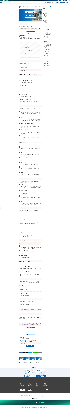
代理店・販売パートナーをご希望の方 (66, 1)
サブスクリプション (30, 385)
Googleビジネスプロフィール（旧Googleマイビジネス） (27, 50)
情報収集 (38, 407)
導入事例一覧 (45, 20)
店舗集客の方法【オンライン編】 (47, 46)
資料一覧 (36, 384)
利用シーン (45, 15)
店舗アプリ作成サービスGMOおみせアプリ (24, 340)
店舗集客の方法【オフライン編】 (47, 55)
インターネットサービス (22, 407)
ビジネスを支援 (29, 407)
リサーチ (36, 407)
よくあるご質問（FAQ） (45, 382)
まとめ (44, 68)
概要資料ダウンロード (29, 376)
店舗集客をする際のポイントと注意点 (47, 63)
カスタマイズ (53, 2)
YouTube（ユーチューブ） (47, 54)
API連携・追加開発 (22, 385)
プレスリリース (45, 12)
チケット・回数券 (29, 384)
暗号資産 (41, 407)
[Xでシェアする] (45, 389)
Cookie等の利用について (45, 385)
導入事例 (50, 2)
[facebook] (46, 37)
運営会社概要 (44, 386)
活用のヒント (45, 14)
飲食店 (45, 21)
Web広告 (45, 47)
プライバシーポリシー (45, 384)
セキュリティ (31, 407)
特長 (20, 382)
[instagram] (48, 37)
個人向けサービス (44, 407)
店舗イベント (46, 57)
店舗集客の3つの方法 (46, 42)
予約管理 (29, 383)
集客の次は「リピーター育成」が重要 (47, 65)
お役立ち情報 (36, 385)
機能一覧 (48, 2)
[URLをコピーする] (39, 352)
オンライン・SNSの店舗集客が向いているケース (27, 46)
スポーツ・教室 (45, 23)
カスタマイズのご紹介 (40, 376)
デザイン (21, 384)
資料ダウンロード (62, 2)
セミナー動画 (36, 386)
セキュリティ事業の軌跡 (41, 396)
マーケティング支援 (34, 407)
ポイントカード (29, 382)
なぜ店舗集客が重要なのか (46, 41)
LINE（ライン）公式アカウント (47, 53)
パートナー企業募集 (45, 383)
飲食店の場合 (46, 59)
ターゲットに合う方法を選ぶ (47, 61)
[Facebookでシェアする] (46, 389)
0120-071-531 (57, 2)
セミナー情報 (45, 16)
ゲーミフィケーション (30, 386)
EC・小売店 (45, 22)
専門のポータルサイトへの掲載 (47, 49)
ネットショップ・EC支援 (26, 407)
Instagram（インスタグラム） (25, 53)
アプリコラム (45, 13)
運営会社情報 (61, 1)
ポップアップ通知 (37, 382)
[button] (21, 352)
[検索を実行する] (50, 6)
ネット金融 (40, 407)
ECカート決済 (21, 386)
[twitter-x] (47, 37)
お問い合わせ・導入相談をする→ (30, 33)
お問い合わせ (67, 2)
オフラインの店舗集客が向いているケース (26, 47)
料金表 (45, 2)
